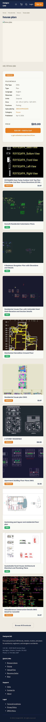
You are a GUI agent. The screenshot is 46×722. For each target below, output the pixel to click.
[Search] (26, 4)
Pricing (9, 666)
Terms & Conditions (14, 704)
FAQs (9, 687)
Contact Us (11, 690)
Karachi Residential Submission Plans (19, 224)
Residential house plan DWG (15, 397)
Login (31, 4)
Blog (8, 677)
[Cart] (21, 4)
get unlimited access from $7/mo (24, 135)
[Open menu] (16, 4)
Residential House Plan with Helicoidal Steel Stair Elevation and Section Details (22, 310)
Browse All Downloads (23, 625)
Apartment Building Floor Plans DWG (19, 481)
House (19, 13)
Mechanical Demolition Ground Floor (18, 353)
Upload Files (11, 670)
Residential (11, 13)
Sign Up (39, 4)
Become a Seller (12, 673)
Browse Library (12, 663)
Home (4, 13)
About (9, 694)
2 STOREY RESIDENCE (13, 439)
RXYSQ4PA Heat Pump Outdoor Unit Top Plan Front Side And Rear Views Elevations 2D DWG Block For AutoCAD (22, 182)
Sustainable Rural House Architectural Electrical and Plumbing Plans (19, 567)
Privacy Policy (12, 707)
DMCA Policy (11, 711)
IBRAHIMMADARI (22, 109)
